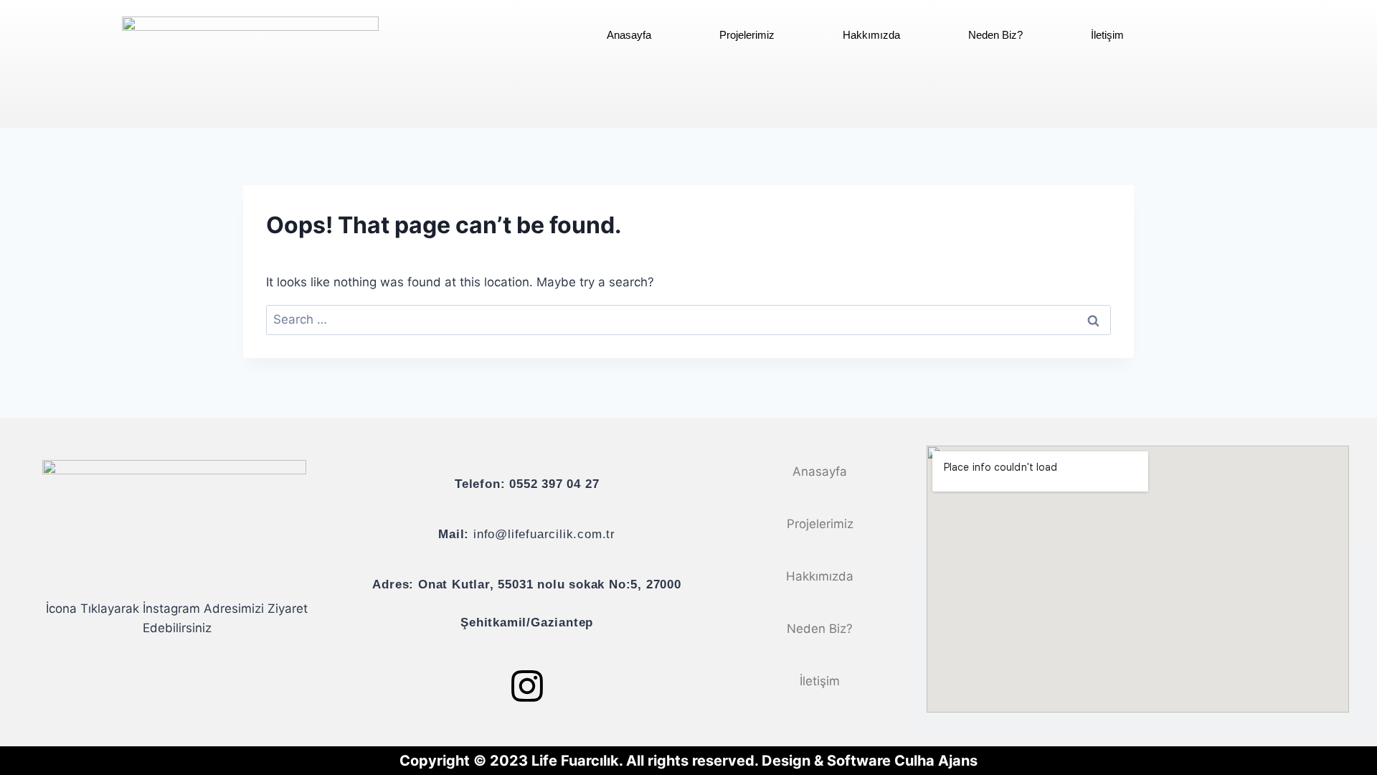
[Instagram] (527, 686)
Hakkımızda (871, 35)
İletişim (1107, 35)
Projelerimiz (747, 35)
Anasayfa (629, 35)
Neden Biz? (995, 35)
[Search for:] (688, 319)
